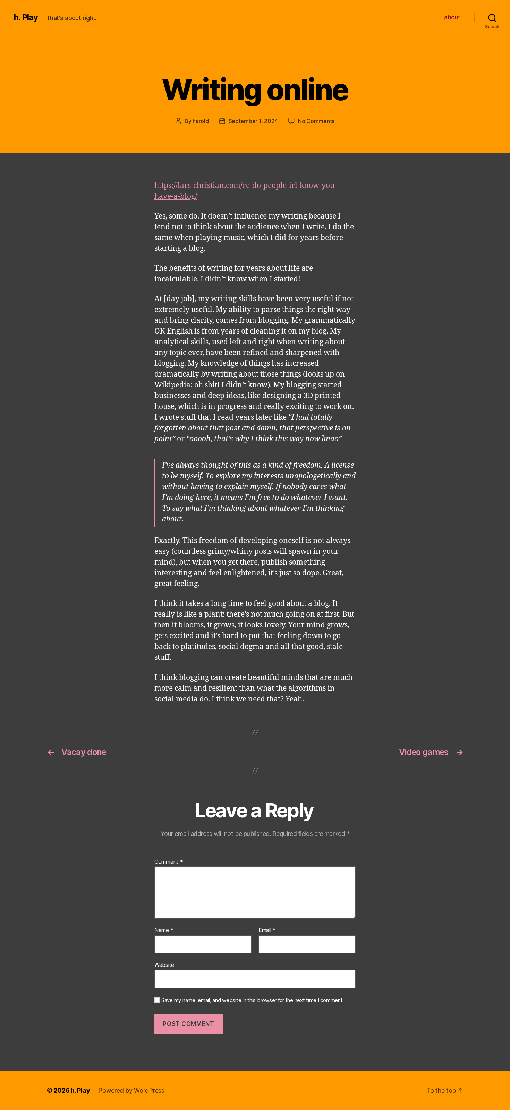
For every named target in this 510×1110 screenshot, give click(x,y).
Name (163, 930)
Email (267, 930)
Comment (168, 862)
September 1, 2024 (253, 120)
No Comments (316, 120)
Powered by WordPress (131, 1090)
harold (201, 120)
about (452, 17)
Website (164, 964)
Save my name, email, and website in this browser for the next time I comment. (252, 1000)
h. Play (26, 17)
